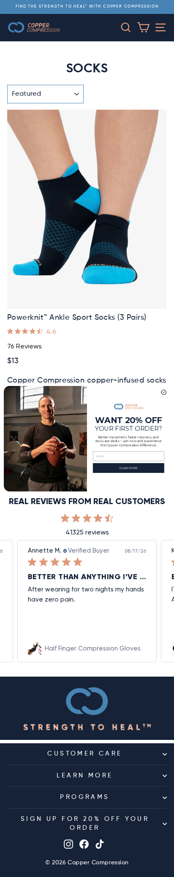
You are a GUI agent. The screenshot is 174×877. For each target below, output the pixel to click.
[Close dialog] (163, 392)
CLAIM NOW (129, 468)
